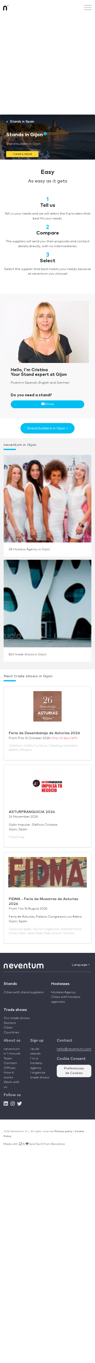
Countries (11, 1032)
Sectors (10, 1023)
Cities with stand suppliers (24, 992)
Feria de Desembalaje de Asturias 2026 (44, 733)
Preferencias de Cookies (74, 1071)
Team (8, 1058)
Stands (10, 984)
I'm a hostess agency (36, 1063)
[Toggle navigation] (88, 7)
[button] (22, 154)
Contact (10, 1063)
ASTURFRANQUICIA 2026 (32, 812)
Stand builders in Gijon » (47, 428)
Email (49, 404)
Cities (8, 1027)
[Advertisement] (47, 64)
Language (80, 964)
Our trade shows (16, 1018)
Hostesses (60, 984)
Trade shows (15, 1010)
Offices (9, 1068)
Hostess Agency (63, 992)
